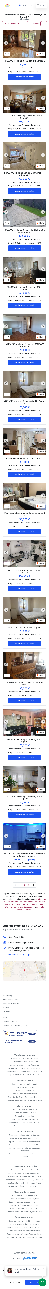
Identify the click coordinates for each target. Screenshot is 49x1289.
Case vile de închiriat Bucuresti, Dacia (24, 1205)
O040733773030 (16, 937)
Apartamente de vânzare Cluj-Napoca (24, 1075)
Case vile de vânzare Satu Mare (24, 1087)
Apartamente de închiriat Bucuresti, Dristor (24, 1176)
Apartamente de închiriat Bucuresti (24, 1170)
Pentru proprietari (11, 1003)
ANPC (5, 1017)
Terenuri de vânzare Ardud (24, 1126)
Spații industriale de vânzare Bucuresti (24, 1142)
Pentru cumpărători (11, 999)
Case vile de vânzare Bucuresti (24, 1084)
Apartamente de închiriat (24, 1166)
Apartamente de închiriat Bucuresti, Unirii (24, 1173)
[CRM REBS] (30, 1258)
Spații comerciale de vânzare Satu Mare (24, 1145)
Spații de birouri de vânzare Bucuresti (24, 1138)
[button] (44, 23)
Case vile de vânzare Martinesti (24, 1094)
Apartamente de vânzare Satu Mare (24, 1062)
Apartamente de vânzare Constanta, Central (24, 1068)
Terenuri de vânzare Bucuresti (24, 1113)
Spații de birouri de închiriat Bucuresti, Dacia (24, 1234)
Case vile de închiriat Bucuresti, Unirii (24, 1199)
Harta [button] (41, 54)
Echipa (6, 1007)
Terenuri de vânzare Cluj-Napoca (24, 1119)
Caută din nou (12, 23)
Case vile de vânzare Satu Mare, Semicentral (24, 1100)
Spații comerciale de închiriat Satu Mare (24, 1231)
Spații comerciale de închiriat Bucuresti (24, 1221)
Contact (6, 1011)
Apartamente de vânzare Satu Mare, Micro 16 (24, 1071)
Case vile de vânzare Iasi (25, 1091)
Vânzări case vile (24, 1080)
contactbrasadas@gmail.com (21, 942)
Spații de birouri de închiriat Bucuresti (24, 1224)
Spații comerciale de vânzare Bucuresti (24, 1135)
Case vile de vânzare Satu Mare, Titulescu (24, 1097)
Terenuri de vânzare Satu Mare (24, 1110)
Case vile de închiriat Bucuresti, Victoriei (24, 1208)
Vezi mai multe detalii (24, 76)
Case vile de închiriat (24, 1192)
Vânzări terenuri (24, 1106)
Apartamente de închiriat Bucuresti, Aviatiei (25, 1183)
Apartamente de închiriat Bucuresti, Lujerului (24, 1186)
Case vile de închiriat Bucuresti (24, 1195)
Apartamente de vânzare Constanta (24, 1065)
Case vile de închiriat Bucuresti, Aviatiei (24, 1202)
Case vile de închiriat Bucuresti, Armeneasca (24, 1212)
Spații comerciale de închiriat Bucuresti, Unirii (24, 1227)
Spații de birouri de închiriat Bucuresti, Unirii (24, 1237)
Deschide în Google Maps (19, 954)
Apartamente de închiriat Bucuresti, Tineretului (24, 1180)
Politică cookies (10, 1021)
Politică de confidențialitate (15, 1025)
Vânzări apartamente (24, 1055)
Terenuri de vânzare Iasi (24, 1116)
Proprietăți (7, 995)
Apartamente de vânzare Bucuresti (24, 1058)
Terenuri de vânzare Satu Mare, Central (24, 1123)
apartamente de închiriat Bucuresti (29, 904)
